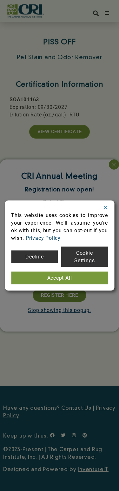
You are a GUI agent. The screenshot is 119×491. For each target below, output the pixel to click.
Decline (34, 257)
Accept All (59, 278)
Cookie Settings (84, 257)
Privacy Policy (43, 238)
